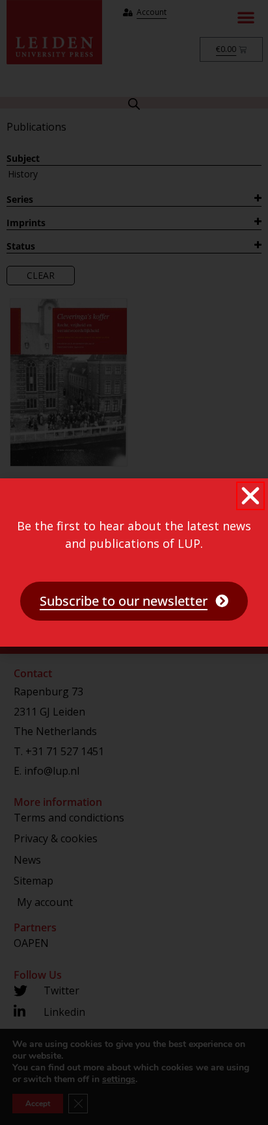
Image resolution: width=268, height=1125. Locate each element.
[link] (134, 601)
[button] (250, 496)
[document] (134, 562)
